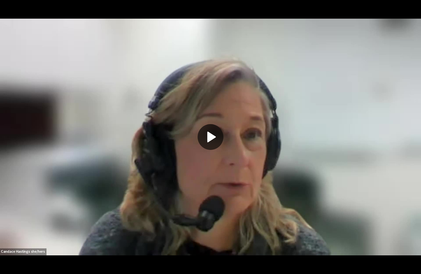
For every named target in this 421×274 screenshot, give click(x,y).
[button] (210, 137)
